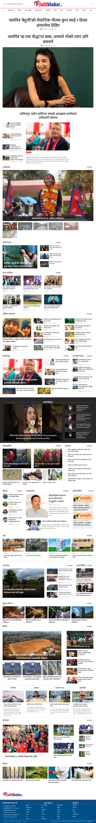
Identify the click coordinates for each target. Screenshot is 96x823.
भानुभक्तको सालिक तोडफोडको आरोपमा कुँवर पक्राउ (82, 334)
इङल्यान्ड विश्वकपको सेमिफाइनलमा (89, 745)
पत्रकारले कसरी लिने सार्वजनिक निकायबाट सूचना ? (58, 781)
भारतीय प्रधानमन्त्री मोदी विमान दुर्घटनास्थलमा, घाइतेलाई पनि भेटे (84, 580)
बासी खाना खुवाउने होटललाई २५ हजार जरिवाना (83, 327)
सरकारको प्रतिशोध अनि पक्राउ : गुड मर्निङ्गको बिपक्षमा (15, 496)
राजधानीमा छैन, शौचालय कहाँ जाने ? (13, 780)
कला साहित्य (8, 273)
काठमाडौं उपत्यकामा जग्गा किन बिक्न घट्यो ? (14, 503)
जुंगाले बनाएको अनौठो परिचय (34, 704)
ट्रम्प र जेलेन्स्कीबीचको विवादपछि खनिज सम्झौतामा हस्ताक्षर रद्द (84, 595)
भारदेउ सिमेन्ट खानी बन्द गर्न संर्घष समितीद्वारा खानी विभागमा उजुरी (65, 570)
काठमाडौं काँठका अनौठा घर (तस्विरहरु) (79, 621)
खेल (42, 807)
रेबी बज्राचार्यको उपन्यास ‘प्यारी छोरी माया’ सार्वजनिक (52, 288)
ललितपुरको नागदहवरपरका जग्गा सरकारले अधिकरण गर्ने (15, 147)
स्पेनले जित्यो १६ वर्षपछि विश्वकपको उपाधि (21, 756)
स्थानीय (84, 10)
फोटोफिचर (44, 819)
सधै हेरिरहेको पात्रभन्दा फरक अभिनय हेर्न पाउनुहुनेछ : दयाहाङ (57, 498)
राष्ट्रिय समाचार (38, 10)
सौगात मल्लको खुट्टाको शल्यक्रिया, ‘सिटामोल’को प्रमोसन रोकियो (52, 307)
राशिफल (58, 812)
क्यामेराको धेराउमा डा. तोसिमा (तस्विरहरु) (48, 218)
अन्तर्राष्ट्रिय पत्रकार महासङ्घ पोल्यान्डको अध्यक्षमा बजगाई (80, 705)
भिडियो (58, 807)
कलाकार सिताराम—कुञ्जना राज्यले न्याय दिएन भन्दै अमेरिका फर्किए (17, 340)
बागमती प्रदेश (78, 356)
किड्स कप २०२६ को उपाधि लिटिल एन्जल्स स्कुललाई (62, 738)
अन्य (90, 10)
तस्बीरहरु (6, 167)
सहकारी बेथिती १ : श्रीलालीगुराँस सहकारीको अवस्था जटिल (32, 678)
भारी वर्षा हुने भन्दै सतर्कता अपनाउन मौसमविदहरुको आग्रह (83, 320)
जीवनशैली (48, 10)
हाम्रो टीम (5, 821)
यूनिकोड (74, 816)
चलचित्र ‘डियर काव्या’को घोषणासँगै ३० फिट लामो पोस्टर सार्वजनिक (80, 475)
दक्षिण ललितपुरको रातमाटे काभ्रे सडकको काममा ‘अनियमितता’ (52, 678)
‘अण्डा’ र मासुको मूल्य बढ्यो (79, 555)
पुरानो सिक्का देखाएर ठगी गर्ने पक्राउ (52, 339)
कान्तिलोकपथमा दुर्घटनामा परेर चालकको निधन (84, 361)
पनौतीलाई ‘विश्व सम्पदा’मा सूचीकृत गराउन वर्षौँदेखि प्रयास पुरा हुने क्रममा (85, 369)
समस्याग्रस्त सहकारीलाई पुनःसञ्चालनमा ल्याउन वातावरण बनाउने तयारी (36, 556)
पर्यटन (77, 10)
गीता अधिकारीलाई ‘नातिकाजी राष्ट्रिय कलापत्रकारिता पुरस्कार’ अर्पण (32, 288)
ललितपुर (6, 356)
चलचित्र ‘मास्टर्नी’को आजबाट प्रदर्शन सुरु (56, 262)
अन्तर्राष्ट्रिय (81, 565)
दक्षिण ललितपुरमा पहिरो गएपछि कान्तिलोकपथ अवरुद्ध (65, 586)
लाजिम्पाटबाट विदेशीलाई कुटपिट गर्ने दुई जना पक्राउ (53, 320)
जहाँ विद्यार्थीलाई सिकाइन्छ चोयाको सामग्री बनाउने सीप (16, 465)
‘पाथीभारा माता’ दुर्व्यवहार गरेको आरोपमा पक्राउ (51, 327)
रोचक (36, 688)
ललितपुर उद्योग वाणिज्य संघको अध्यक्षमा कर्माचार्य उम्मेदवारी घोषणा (48, 115)
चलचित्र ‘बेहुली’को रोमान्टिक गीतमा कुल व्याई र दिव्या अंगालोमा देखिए (48, 23)
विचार (5, 491)
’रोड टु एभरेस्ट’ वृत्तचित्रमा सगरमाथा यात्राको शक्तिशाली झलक (12, 705)
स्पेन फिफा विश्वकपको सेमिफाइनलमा (88, 753)
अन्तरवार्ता (30, 491)
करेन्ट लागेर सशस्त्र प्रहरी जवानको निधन (83, 347)
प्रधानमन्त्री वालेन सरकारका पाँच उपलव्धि (20, 347)
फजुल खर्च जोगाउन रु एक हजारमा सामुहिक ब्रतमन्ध (47, 465)
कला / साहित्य (28, 10)
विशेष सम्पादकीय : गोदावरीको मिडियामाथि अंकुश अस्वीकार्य (82, 524)
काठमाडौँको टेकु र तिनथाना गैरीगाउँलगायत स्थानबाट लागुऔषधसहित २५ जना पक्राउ (64, 578)
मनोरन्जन (59, 810)
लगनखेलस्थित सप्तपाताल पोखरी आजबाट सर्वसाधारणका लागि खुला (16, 158)
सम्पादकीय (77, 491)
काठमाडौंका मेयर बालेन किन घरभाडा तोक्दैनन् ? (15, 511)
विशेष (61, 10)
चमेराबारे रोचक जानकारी (33, 780)
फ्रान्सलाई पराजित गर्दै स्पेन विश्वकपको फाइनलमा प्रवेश (86, 731)
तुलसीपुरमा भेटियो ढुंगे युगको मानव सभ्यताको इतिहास (11, 483)
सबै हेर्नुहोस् (89, 167)
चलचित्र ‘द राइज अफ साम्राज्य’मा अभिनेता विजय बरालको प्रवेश (79, 470)
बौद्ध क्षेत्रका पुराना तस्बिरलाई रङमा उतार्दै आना (31, 307)
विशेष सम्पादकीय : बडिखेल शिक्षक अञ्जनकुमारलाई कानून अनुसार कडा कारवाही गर (82, 507)
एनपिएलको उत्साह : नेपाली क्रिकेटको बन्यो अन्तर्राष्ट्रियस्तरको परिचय (14, 520)
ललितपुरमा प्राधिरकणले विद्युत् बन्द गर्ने (60, 389)
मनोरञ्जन (19, 10)
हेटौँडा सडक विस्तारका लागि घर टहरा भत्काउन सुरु (85, 378)
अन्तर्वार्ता (27, 812)
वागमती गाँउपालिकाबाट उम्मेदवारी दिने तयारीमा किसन (16, 136)
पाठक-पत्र (59, 688)
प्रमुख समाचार (28, 807)
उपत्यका (6, 565)
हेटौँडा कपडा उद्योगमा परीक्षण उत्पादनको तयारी (59, 556)
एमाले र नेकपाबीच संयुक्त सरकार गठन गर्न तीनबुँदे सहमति (83, 340)
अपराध (68, 446)
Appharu (90, 821)
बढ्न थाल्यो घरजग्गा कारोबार (11, 555)
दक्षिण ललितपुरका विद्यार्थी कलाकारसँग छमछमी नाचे (9, 288)
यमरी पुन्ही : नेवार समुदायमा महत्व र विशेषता (31, 483)
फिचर (55, 10)
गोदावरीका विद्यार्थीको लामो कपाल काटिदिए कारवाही (15, 125)
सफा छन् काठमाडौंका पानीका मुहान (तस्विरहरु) (59, 621)
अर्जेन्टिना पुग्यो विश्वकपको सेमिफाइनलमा (88, 737)
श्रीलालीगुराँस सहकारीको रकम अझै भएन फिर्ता (12, 678)
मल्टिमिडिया (48, 402)
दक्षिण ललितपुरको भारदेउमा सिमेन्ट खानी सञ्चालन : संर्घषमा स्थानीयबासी (25, 389)
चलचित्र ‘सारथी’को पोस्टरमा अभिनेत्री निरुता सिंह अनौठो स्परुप (55, 255)
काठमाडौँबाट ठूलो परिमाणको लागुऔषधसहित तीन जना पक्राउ (65, 593)
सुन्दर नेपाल (69, 10)
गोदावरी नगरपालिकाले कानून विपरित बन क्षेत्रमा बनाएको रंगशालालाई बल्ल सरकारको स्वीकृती (32, 656)
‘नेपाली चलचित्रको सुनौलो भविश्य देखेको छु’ (54, 521)
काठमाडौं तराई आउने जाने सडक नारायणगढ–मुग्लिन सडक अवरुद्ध (52, 347)
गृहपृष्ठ (27, 805)
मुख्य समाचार (11, 10)
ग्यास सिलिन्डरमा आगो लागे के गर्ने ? (81, 780)
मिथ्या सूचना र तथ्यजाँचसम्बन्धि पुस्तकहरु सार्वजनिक (10, 307)
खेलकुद (6, 720)
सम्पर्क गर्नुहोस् (18, 821)
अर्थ (4, 536)
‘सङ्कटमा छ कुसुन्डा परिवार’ (49, 482)
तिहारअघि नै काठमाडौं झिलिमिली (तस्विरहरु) (12, 621)
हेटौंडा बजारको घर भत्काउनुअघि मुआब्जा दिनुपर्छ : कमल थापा (85, 387)
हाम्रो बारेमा (11, 821)
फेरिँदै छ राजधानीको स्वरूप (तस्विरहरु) (33, 621)
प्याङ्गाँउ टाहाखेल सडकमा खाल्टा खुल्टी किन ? (59, 705)
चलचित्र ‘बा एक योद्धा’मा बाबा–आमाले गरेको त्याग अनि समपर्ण (48, 39)
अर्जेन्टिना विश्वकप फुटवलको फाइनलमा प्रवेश (63, 756)
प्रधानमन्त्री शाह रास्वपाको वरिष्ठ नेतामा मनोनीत (51, 334)
